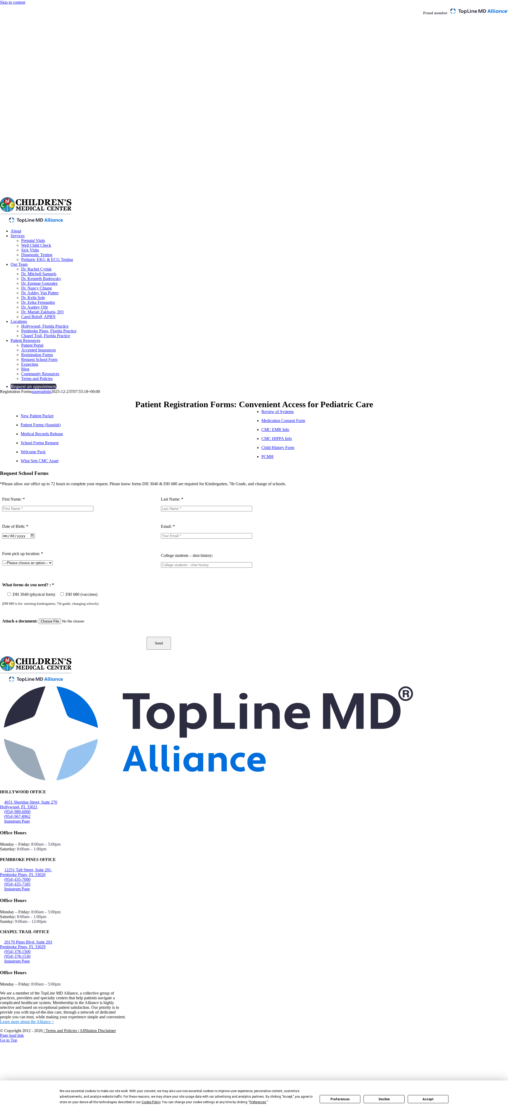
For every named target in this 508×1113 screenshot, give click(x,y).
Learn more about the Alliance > (27, 1021)
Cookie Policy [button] (151, 1102)
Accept (428, 1099)
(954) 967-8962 (17, 816)
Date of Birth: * (15, 526)
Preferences (340, 1099)
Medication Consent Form (283, 420)
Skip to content (12, 2)
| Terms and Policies (60, 1030)
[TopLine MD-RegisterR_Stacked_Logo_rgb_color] (208, 781)
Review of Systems (277, 411)
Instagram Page (17, 821)
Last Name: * (172, 499)
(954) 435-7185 (17, 884)
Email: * (168, 526)
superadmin (41, 391)
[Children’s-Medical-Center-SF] (35, 681)
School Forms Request (39, 443)
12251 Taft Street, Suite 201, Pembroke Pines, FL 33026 (26, 872)
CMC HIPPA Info (276, 438)
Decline (384, 1099)
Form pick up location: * (22, 553)
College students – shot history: (187, 555)
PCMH (267, 456)
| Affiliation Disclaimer (96, 1030)
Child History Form (277, 447)
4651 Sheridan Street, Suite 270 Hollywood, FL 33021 (28, 804)
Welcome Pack (33, 452)
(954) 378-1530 (17, 956)
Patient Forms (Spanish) (41, 425)
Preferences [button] (258, 1102)
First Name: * (13, 499)
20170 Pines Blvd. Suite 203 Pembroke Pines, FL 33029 (26, 944)
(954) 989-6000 (17, 811)
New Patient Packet (37, 416)
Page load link (12, 1035)
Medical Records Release (42, 434)
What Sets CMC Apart (39, 461)
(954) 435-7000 (17, 879)
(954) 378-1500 (17, 951)
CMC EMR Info (275, 429)
